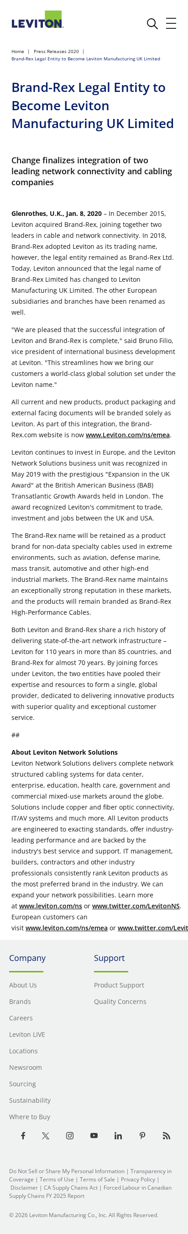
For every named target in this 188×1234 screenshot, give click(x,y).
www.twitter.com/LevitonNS (136, 905)
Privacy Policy (138, 1179)
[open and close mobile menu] (171, 23)
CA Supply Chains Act (71, 1187)
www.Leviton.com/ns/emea (128, 434)
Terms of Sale (97, 1179)
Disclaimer (24, 1187)
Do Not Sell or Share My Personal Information (67, 1171)
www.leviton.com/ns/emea (67, 927)
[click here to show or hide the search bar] (152, 23)
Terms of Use (57, 1179)
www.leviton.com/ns (50, 905)
